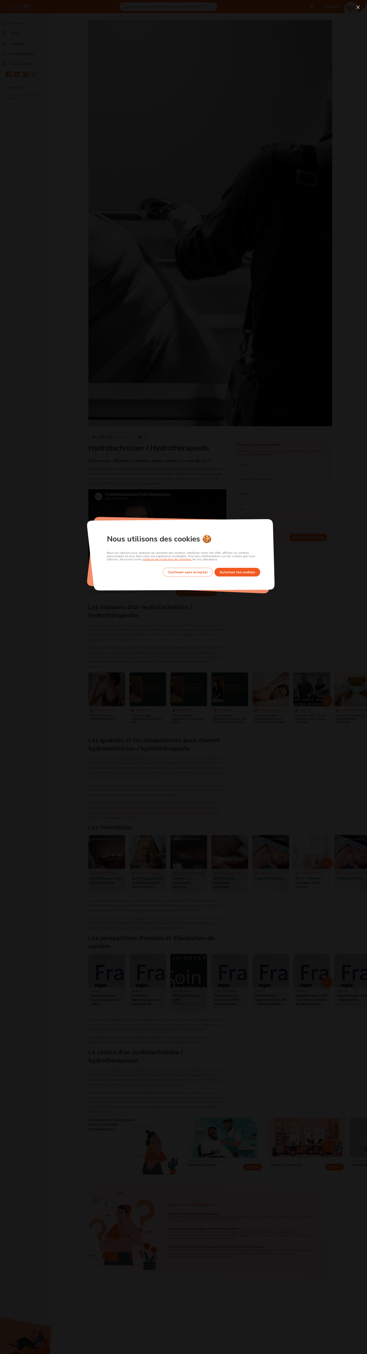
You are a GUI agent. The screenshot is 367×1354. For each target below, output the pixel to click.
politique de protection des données (167, 559)
